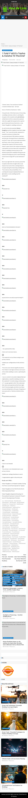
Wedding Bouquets (7, 50)
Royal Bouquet (13, 538)
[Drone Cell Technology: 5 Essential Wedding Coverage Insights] (14, 694)
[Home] (3, 17)
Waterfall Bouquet (6, 545)
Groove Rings (7, 576)
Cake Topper (6, 574)
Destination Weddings (16, 574)
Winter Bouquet (15, 551)
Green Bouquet (14, 518)
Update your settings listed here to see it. (12, 474)
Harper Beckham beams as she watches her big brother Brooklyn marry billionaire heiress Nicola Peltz (13, 643)
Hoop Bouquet (5, 523)
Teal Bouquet (5, 543)
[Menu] (6, 17)
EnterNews (22, 794)
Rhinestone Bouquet (6, 536)
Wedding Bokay (14, 545)
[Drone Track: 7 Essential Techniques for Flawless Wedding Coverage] (14, 721)
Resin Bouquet (15, 535)
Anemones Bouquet (9, 500)
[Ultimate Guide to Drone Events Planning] (14, 748)
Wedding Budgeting (19, 578)
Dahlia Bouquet (14, 512)
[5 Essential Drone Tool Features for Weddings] (14, 774)
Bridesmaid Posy (16, 507)
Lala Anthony (20, 117)
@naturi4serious (18, 171)
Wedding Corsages (6, 548)
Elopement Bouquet (16, 514)
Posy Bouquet (22, 530)
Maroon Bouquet (6, 527)
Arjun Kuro (5, 59)
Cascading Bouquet (6, 510)
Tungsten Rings (15, 576)
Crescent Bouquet (6, 512)
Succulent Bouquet (17, 541)
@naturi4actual (21, 377)
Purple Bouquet (5, 533)
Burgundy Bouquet (6, 509)
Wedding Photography (9, 582)
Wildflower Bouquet (6, 551)
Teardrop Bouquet (13, 543)
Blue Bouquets (5, 502)
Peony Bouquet (22, 528)
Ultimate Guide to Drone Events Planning (13, 759)
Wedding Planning (8, 584)
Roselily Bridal (22, 536)
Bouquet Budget (20, 502)
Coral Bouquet (15, 510)
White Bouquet (14, 550)
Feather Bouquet (6, 517)
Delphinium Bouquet (6, 514)
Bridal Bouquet (20, 504)
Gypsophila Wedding (17, 522)
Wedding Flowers (15, 548)
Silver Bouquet (21, 540)
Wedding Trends (18, 584)
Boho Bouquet (13, 502)
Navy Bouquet (14, 528)
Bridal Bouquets (5, 505)
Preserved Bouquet (6, 532)
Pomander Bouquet (13, 530)
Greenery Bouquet (6, 520)
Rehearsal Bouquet (6, 535)
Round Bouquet (5, 538)
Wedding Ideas (16, 580)
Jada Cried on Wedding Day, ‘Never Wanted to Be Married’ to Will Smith (20, 558)
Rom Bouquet (15, 536)
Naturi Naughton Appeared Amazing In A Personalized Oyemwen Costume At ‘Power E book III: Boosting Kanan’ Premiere (13, 496)
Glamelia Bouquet (6, 518)
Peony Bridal (5, 530)
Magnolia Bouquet (14, 525)
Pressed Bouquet (15, 532)
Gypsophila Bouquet (6, 522)
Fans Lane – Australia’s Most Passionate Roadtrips (7, 557)
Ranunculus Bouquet (14, 533)
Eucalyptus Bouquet (6, 515)
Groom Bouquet (15, 520)
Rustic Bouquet (21, 538)
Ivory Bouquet (5, 525)
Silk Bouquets (14, 540)
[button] (6, 17)
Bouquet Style (13, 504)
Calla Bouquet (15, 509)
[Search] (23, 17)
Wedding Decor (7, 580)
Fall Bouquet (15, 515)
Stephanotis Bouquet (7, 541)
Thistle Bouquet (22, 543)
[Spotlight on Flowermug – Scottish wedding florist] (14, 604)
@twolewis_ (5, 174)
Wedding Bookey (6, 546)
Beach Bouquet (17, 500)
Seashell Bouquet (6, 540)
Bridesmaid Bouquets (7, 507)
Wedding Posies (5, 550)
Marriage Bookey (15, 527)
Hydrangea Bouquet (14, 523)
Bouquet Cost (5, 504)
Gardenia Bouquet (15, 517)
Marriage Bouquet (6, 528)
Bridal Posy (12, 505)
